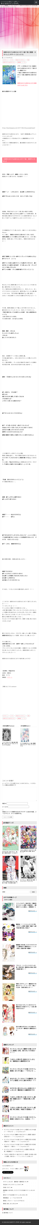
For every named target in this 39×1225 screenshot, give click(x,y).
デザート (9, 677)
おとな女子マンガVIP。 (10, 3)
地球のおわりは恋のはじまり (9, 62)
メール (5, 807)
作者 (28, 60)
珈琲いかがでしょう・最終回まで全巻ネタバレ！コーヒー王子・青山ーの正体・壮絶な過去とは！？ (26, 985)
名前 (4, 803)
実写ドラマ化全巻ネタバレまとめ (14, 1195)
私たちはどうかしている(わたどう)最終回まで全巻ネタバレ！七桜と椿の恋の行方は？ (26, 1006)
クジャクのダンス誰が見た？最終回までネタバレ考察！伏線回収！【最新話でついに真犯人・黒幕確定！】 (26, 905)
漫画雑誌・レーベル (21, 62)
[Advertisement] (19, 28)
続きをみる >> (32, 911)
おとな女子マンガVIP (13, 1222)
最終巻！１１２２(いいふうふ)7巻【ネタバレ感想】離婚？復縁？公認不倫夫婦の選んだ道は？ (26, 926)
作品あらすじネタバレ (20, 60)
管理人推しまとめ (9, 1203)
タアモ (11, 60)
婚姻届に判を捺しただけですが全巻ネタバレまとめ (19, 1191)
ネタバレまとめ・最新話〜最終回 (15, 1181)
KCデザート (5, 60)
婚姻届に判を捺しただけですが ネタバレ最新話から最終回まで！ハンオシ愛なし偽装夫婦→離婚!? (26, 946)
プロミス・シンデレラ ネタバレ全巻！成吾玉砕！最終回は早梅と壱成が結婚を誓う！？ (26, 967)
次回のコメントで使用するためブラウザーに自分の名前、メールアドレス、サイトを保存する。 (19, 812)
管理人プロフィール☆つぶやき (13, 1201)
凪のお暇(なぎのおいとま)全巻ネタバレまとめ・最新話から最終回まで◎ (26, 1028)
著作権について (8, 1213)
